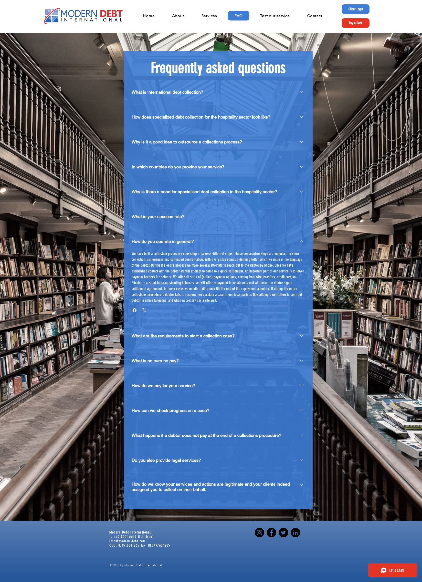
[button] (178, 16)
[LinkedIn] (295, 532)
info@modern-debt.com (127, 541)
